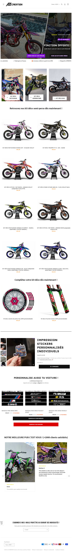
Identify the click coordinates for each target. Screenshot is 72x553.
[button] (3, 4)
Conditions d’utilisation (59, 549)
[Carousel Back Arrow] (3, 341)
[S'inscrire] (47, 529)
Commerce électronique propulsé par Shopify (22, 549)
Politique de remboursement (37, 549)
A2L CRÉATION (10, 549)
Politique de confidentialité (49, 549)
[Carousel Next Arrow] (3, 363)
